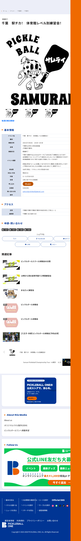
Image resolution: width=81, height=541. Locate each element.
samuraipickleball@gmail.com (33, 191)
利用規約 (20, 520)
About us (8, 420)
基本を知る (10, 500)
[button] (53, 244)
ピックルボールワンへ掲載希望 (16, 430)
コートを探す (43, 500)
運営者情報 (43, 510)
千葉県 (21, 230)
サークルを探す (44, 505)
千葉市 (6, 230)
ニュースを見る (11, 510)
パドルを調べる (11, 505)
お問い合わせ (52, 520)
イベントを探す (27, 505)
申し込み (28, 184)
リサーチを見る (27, 510)
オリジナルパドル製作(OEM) (15, 425)
